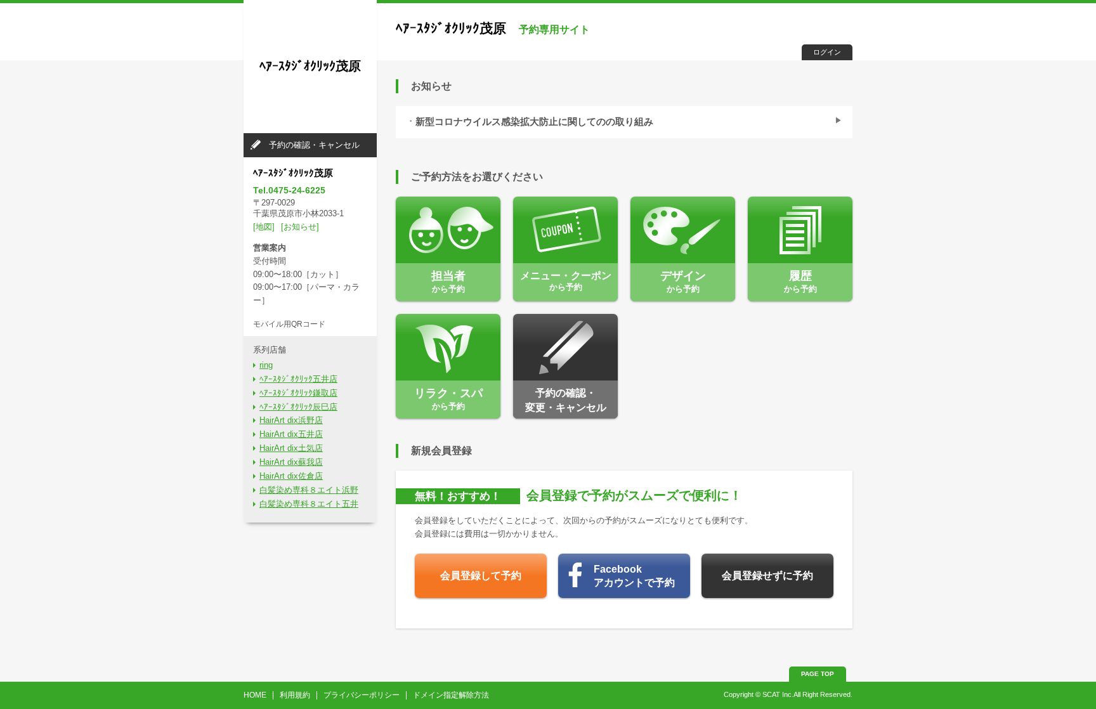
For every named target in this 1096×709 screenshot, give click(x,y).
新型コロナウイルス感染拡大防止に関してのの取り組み (534, 122)
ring (266, 365)
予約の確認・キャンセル (314, 145)
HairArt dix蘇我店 (291, 462)
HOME (255, 695)
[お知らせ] (300, 226)
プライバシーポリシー (361, 695)
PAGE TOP (817, 673)
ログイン (827, 52)
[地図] (264, 226)
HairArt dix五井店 (291, 434)
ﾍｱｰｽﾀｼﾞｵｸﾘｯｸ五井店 (298, 379)
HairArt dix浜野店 (291, 420)
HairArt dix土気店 (291, 448)
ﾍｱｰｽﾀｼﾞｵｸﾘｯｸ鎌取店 (298, 393)
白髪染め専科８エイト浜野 (308, 490)
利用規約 (295, 695)
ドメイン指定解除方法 (451, 695)
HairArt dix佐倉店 (291, 476)
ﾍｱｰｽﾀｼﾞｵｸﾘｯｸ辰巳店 (298, 407)
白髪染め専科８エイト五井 (308, 504)
